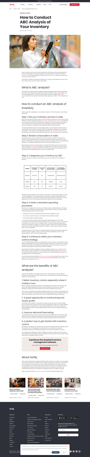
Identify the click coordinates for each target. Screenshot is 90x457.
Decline (64, 452)
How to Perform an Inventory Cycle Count (71, 390)
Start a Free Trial (45, 348)
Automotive (11, 427)
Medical (11, 419)
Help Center (47, 434)
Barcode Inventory (31, 438)
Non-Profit (11, 434)
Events (10, 431)
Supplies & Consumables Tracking (34, 419)
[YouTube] (79, 451)
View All (11, 446)
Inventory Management (25, 393)
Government (11, 442)
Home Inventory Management (33, 442)
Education (11, 436)
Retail (10, 438)
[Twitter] (70, 451)
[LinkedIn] (76, 451)
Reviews (46, 427)
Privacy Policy (65, 446)
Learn (50, 4)
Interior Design (12, 425)
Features (22, 4)
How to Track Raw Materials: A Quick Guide (16, 390)
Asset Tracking (30, 421)
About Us (47, 425)
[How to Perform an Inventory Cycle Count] (73, 383)
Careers (46, 431)
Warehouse (11, 421)
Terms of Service (48, 438)
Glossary (46, 423)
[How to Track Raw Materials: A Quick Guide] (17, 383)
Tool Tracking (30, 427)
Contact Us (47, 429)
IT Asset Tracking (30, 434)
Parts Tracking (30, 423)
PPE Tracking (30, 431)
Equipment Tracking (31, 429)
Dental (10, 429)
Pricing (44, 4)
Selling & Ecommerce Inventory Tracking (35, 436)
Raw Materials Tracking (32, 425)
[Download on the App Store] (63, 418)
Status (46, 436)
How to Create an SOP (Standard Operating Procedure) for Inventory (35, 390)
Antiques (11, 440)
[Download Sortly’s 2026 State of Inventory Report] (54, 383)
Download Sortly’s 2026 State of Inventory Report (53, 390)
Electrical (11, 423)
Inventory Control (14, 393)
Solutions (30, 4)
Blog (46, 421)
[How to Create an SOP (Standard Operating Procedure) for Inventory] (36, 383)
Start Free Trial (74, 4)
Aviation (11, 444)
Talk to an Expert (63, 4)
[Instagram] (73, 451)
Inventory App (30, 440)
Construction (12, 417)
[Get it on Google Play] (73, 418)
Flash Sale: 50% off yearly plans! (45, 1)
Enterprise (38, 4)
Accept (55, 452)
